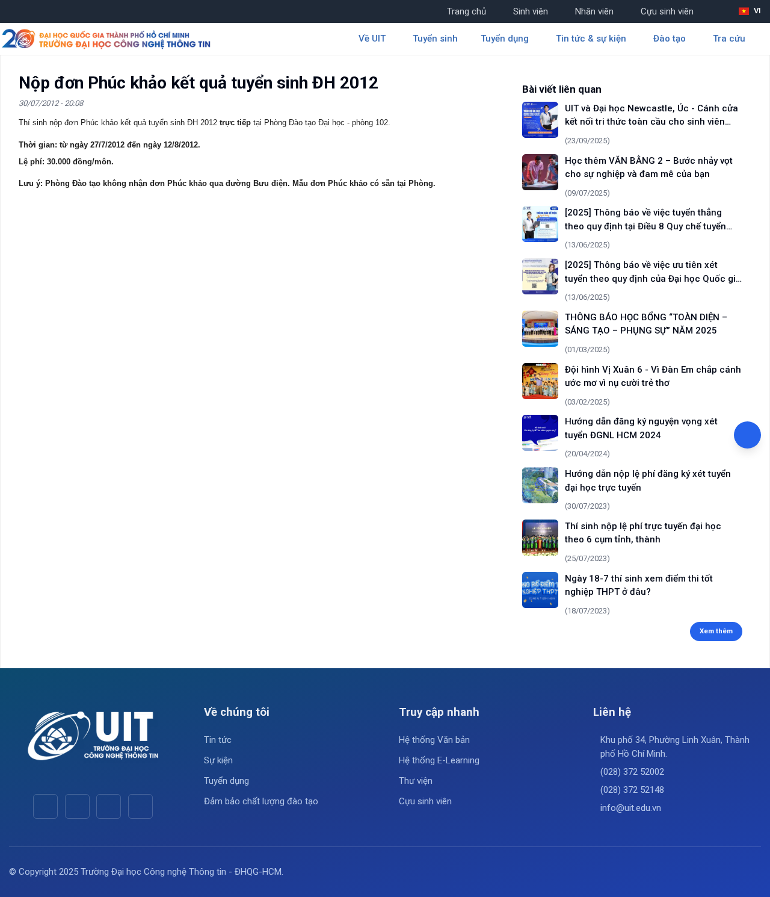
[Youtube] (77, 806)
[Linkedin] (140, 806)
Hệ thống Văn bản (434, 739)
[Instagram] (108, 806)
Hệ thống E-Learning (439, 760)
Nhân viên (594, 11)
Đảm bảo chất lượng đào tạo (261, 801)
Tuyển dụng (226, 780)
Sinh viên (530, 11)
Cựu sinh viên (667, 11)
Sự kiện (218, 760)
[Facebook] (45, 806)
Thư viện (416, 780)
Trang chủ (466, 11)
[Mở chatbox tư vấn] (747, 435)
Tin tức (218, 739)
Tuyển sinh (435, 38)
